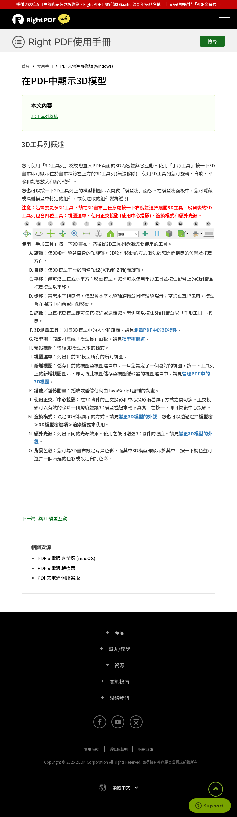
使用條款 (91, 749)
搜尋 (212, 41)
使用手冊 (45, 66)
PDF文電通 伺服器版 (58, 577)
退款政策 (145, 749)
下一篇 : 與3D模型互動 (44, 518)
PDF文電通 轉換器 (56, 568)
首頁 (26, 66)
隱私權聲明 (118, 749)
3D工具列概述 (44, 116)
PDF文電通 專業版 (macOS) (66, 558)
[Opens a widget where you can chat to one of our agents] (209, 806)
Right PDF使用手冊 (69, 42)
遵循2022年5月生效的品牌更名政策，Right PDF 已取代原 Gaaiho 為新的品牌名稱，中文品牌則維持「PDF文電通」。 (119, 4)
